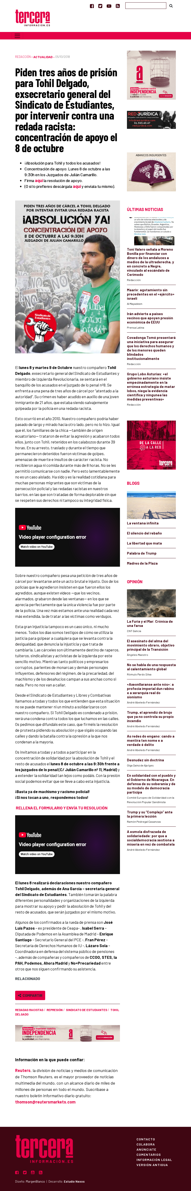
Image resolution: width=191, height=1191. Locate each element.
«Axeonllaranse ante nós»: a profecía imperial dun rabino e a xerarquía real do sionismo (150, 690)
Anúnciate (146, 1149)
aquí (39, 180)
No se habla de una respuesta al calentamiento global (151, 667)
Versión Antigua (152, 1164)
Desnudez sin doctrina (145, 760)
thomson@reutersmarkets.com (45, 1101)
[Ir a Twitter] (100, 6)
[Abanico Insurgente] (151, 171)
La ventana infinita (143, 523)
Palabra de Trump (142, 553)
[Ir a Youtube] (109, 6)
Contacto (145, 1139)
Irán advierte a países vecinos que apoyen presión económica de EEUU (150, 318)
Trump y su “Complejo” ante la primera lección (150, 814)
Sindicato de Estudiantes (86, 1010)
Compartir (31, 995)
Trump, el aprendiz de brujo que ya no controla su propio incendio (150, 716)
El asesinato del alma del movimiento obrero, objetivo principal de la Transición (150, 645)
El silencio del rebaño (144, 533)
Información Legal (154, 1159)
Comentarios (148, 1154)
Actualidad (43, 57)
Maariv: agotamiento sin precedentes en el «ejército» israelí (150, 294)
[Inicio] (32, 17)
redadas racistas (29, 1010)
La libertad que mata (144, 543)
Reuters (23, 1070)
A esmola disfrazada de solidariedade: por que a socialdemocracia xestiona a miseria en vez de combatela (151, 837)
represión (55, 1010)
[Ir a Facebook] (92, 6)
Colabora (145, 1144)
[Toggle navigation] (17, 35)
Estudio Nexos (74, 1181)
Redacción (23, 57)
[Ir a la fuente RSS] (118, 6)
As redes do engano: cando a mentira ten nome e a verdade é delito (150, 740)
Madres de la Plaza (142, 563)
